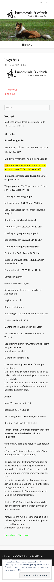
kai (24, 65)
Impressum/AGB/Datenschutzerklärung (24, 556)
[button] (27, 14)
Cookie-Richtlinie (16, 570)
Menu (28, 44)
